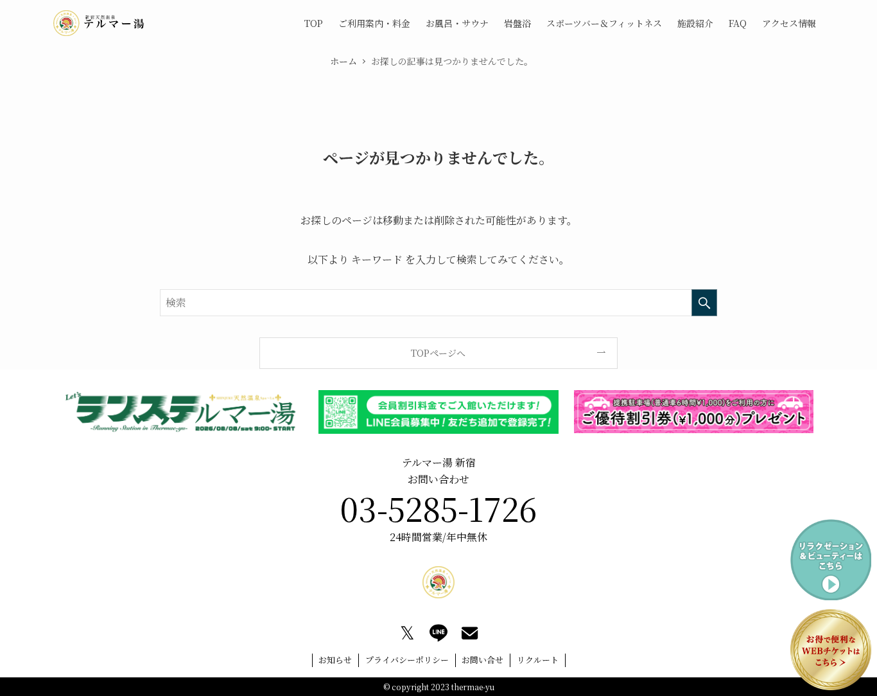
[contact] (470, 633)
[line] (438, 633)
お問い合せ (482, 660)
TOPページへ (438, 352)
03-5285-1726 (438, 508)
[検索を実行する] (704, 302)
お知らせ (335, 660)
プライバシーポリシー (407, 660)
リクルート (538, 660)
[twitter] (407, 633)
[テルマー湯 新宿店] (98, 23)
